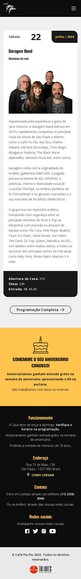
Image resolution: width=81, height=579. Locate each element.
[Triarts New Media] (40, 569)
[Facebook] (27, 531)
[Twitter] (35, 531)
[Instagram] (44, 531)
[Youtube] (52, 531)
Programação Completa (37, 309)
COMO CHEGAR (43, 475)
